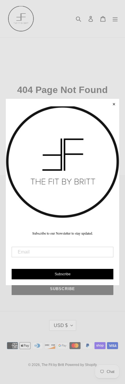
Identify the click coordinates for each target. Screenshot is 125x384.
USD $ (61, 325)
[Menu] (115, 18)
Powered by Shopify (81, 365)
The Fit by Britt (53, 365)
